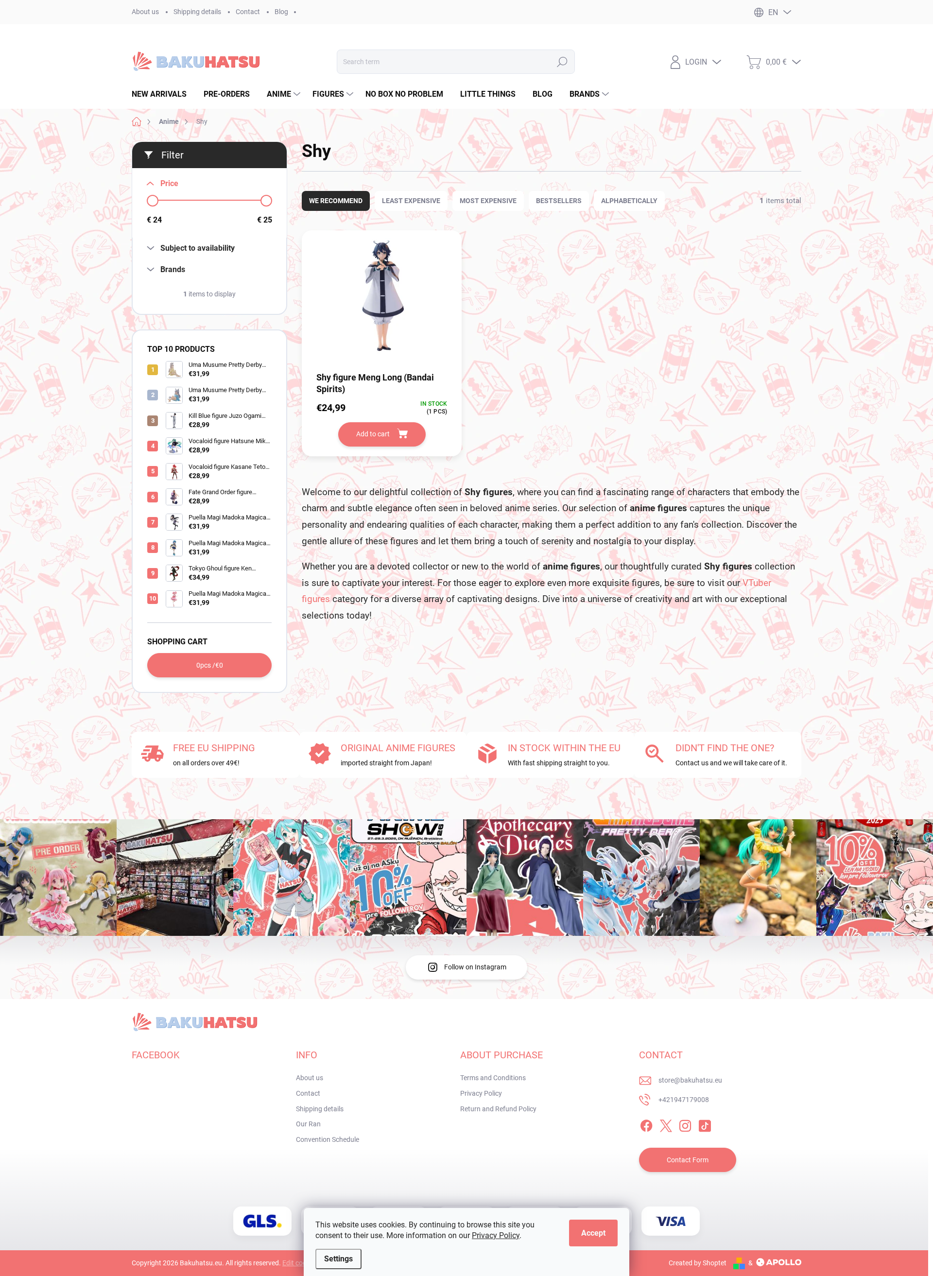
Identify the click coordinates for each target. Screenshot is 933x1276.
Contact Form (687, 1160)
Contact (248, 12)
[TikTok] (704, 1124)
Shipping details (197, 12)
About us (145, 12)
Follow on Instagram (475, 967)
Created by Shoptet (697, 1263)
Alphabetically (629, 201)
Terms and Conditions (493, 1078)
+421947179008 (683, 1100)
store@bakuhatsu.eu (690, 1080)
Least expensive (411, 201)
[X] (665, 1124)
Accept (593, 1233)
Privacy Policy (495, 1235)
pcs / (209, 665)
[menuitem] (163, 94)
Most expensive (488, 201)
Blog (281, 12)
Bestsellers (559, 201)
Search (562, 62)
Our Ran (308, 1124)
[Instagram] (685, 1124)
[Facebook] (646, 1124)
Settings (338, 1258)
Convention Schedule (327, 1139)
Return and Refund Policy (498, 1109)
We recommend (336, 201)
